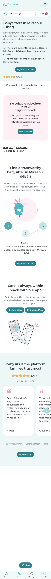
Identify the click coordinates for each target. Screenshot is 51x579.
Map (27, 565)
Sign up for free (25, 69)
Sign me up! (25, 454)
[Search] (5, 14)
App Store (17, 310)
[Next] (47, 411)
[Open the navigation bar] (45, 4)
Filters (42, 13)
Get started (25, 131)
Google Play (36, 310)
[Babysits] (10, 4)
